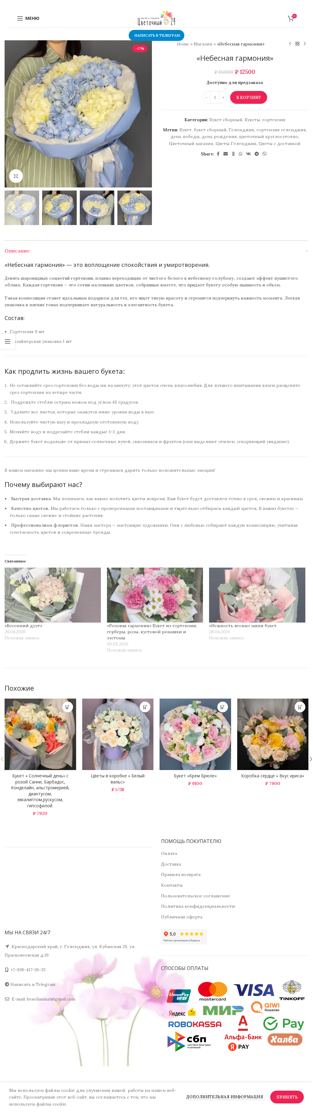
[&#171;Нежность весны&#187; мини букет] (257, 595)
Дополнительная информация (225, 1096)
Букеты (252, 119)
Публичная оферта (181, 917)
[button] (11, 114)
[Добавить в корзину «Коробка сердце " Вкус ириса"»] (300, 707)
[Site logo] (156, 18)
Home (183, 44)
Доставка (171, 864)
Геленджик (241, 130)
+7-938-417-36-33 (28, 969)
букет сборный (210, 130)
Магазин (203, 44)
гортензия (273, 119)
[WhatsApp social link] (240, 154)
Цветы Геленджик (235, 143)
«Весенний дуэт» (23, 625)
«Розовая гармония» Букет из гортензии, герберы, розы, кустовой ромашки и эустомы (152, 632)
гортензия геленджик (281, 130)
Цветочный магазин (191, 143)
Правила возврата (181, 874)
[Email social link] (226, 154)
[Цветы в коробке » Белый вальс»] (118, 734)
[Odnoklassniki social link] (233, 154)
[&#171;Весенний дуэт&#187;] (53, 595)
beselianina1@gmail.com (51, 999)
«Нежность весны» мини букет (243, 625)
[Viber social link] (265, 154)
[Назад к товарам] (297, 44)
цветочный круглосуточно (268, 136)
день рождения (219, 136)
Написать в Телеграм (157, 35)
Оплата (169, 853)
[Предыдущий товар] (290, 44)
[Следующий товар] (304, 44)
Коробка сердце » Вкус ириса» (272, 776)
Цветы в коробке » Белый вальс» (118, 779)
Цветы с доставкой (279, 143)
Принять (287, 1097)
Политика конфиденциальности (198, 906)
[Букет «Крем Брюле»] (195, 734)
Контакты (172, 885)
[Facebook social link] (218, 154)
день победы (185, 136)
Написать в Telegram (32, 984)
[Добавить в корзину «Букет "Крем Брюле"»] (222, 707)
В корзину (248, 97)
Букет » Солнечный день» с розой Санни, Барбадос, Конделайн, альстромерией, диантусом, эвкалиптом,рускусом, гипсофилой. (40, 791)
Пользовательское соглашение (195, 896)
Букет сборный (225, 119)
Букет (185, 130)
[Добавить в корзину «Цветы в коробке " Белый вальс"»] (145, 707)
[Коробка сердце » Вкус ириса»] (273, 734)
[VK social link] (248, 154)
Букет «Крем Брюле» (195, 776)
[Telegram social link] (257, 154)
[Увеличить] (16, 176)
